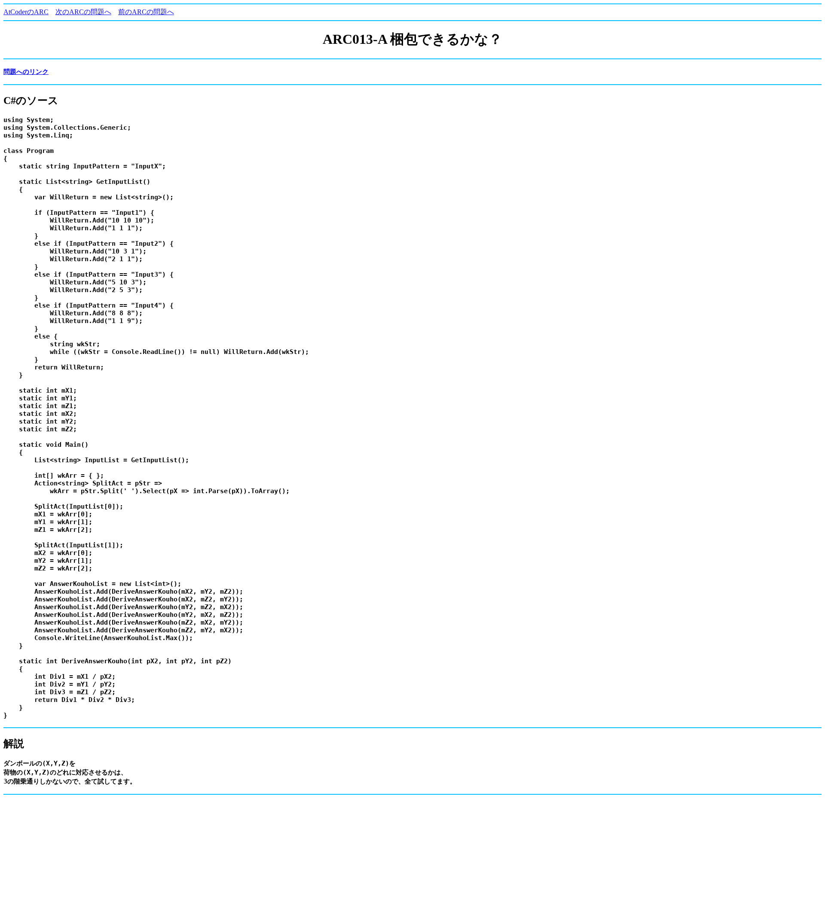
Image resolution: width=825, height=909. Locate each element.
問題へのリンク (26, 72)
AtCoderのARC (26, 11)
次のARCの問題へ (83, 11)
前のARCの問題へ (146, 11)
